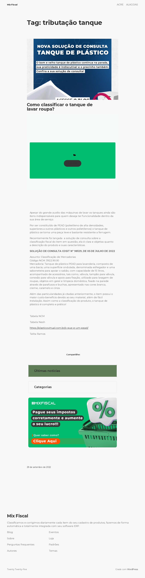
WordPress (132, 569)
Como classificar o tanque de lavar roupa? (60, 106)
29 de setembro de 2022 (39, 467)
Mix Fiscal (12, 4)
